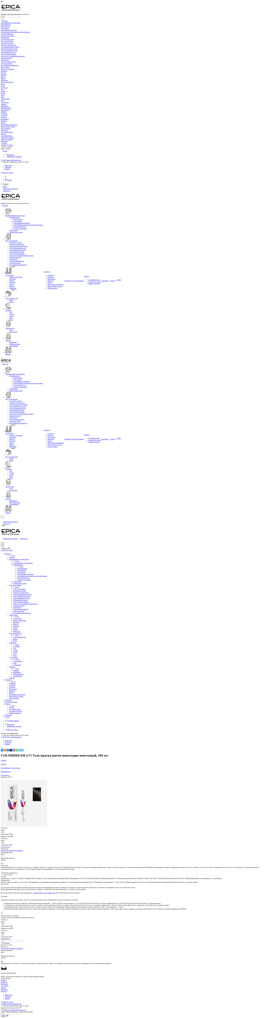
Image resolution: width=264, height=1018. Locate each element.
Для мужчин (17, 661)
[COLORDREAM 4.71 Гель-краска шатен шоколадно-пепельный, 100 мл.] (24, 826)
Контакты (4, 989)
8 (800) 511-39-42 (7, 145)
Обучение (4, 984)
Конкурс (4, 991)
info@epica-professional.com (11, 160)
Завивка (16, 670)
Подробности (5, 847)
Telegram (8, 167)
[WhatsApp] (16, 750)
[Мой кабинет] (2, 520)
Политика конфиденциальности (14, 1010)
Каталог (12, 557)
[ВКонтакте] (2, 750)
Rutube (7, 169)
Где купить (5, 986)
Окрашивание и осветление (23, 563)
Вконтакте (8, 165)
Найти (3, 1016)
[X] (10, 750)
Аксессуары (17, 619)
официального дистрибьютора (44, 893)
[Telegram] (5, 178)
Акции (3, 988)
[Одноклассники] (5, 750)
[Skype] (19, 750)
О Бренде (12, 683)
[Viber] (13, 750)
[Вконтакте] (5, 176)
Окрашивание (22, 568)
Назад (13, 556)
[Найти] (2, 18)
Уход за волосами (19, 589)
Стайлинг (16, 646)
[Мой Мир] (8, 750)
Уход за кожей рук (19, 637)
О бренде (4, 982)
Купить (11, 707)
